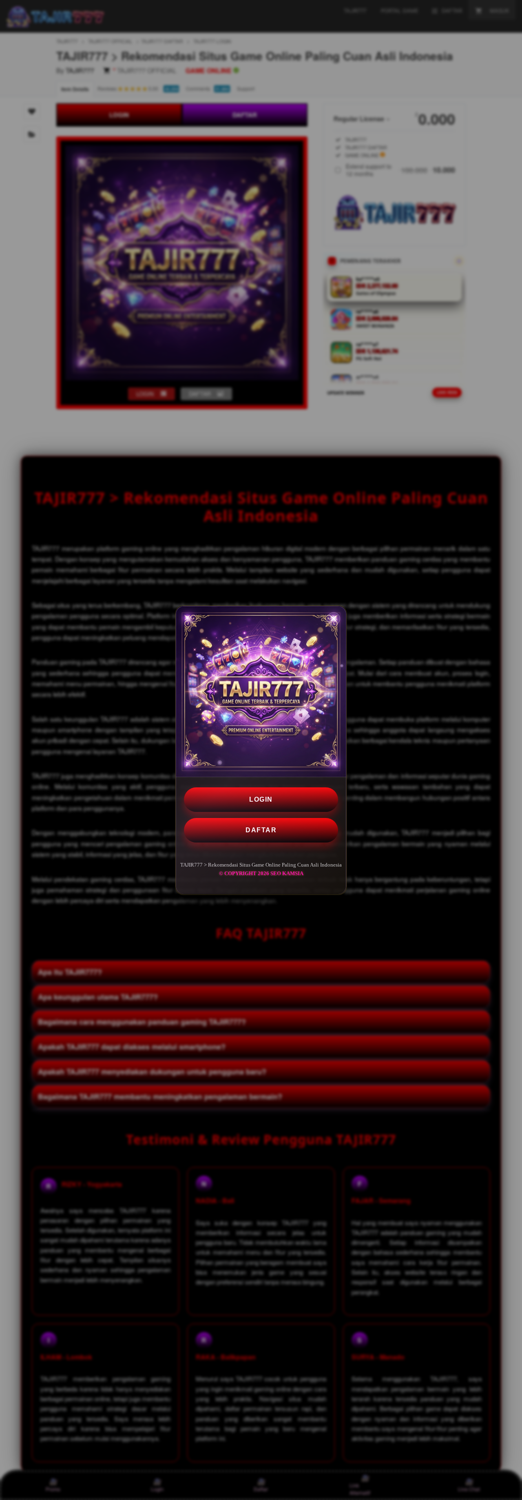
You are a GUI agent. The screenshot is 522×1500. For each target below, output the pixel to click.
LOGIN (261, 799)
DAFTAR (261, 830)
